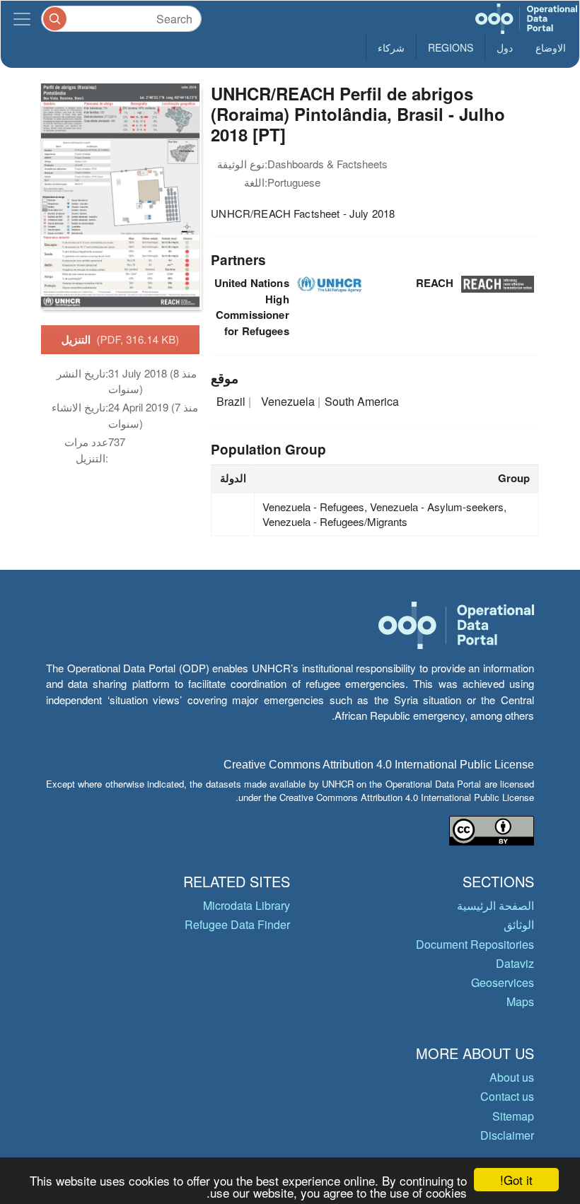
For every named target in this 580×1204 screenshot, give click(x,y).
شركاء (391, 47)
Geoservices (502, 982)
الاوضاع (550, 47)
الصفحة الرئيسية (495, 905)
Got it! (516, 1179)
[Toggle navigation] (22, 19)
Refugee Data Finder (237, 924)
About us (511, 1077)
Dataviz (515, 963)
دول (505, 47)
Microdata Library (246, 905)
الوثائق (519, 924)
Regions (450, 47)
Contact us (507, 1096)
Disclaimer (507, 1135)
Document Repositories (475, 944)
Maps (520, 1001)
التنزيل (121, 339)
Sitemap (513, 1116)
